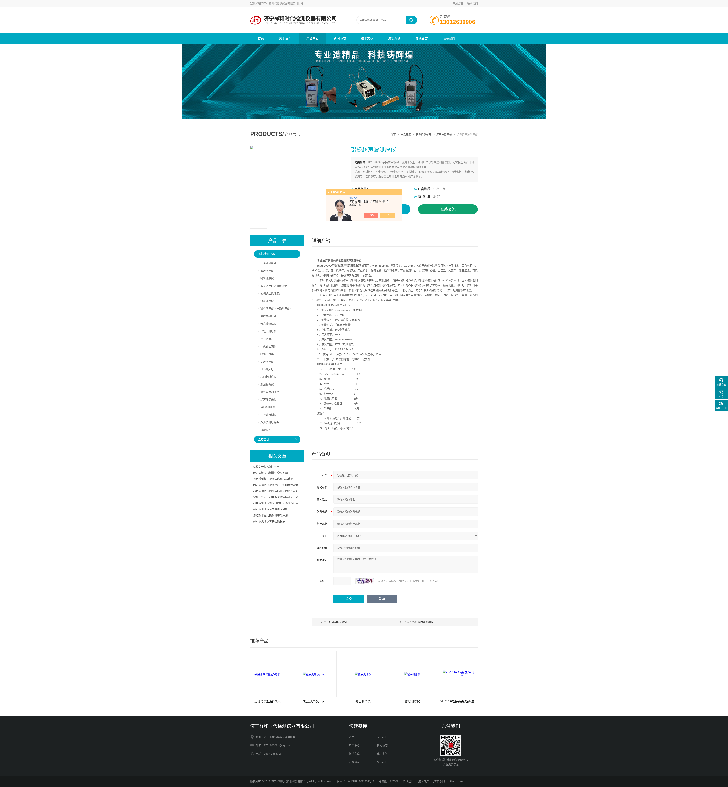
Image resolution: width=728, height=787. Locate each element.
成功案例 (394, 38)
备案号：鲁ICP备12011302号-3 (355, 781)
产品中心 (312, 38)
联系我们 (472, 3)
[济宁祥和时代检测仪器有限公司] (295, 10)
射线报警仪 (267, 384)
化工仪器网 (438, 781)
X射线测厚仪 (267, 407)
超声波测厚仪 (444, 134)
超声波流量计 (268, 263)
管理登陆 (408, 781)
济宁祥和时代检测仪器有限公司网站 (282, 3)
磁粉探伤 (265, 429)
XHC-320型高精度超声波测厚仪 (424, 701)
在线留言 (458, 3)
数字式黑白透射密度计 (273, 285)
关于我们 (285, 38)
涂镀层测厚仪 (268, 331)
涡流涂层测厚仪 (269, 392)
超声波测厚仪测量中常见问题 (270, 472)
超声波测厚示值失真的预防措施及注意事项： (279, 503)
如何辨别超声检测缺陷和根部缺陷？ (274, 478)
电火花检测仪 (268, 414)
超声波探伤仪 (268, 399)
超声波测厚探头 (269, 422)
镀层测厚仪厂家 (276, 701)
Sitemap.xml (456, 781)
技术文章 (367, 38)
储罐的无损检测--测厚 (266, 466)
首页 (261, 38)
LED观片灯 (267, 369)
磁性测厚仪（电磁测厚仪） (276, 308)
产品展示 (405, 134)
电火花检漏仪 (268, 346)
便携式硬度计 (268, 316)
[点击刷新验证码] (364, 581)
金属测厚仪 (267, 301)
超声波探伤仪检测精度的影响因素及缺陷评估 (279, 484)
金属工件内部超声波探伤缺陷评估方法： (277, 497)
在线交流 (448, 209)
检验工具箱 (267, 354)
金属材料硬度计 (338, 621)
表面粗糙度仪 (268, 376)
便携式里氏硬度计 (271, 293)
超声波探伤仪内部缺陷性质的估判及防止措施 (279, 490)
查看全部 (263, 439)
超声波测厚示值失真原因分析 (270, 509)
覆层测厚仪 (267, 270)
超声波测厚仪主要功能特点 (269, 521)
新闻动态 (340, 38)
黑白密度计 (267, 338)
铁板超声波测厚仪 (423, 621)
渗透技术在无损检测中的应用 (270, 515)
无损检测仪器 (423, 134)
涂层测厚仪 (267, 361)
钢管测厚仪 (267, 278)
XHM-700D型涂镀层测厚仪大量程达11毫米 (474, 701)
